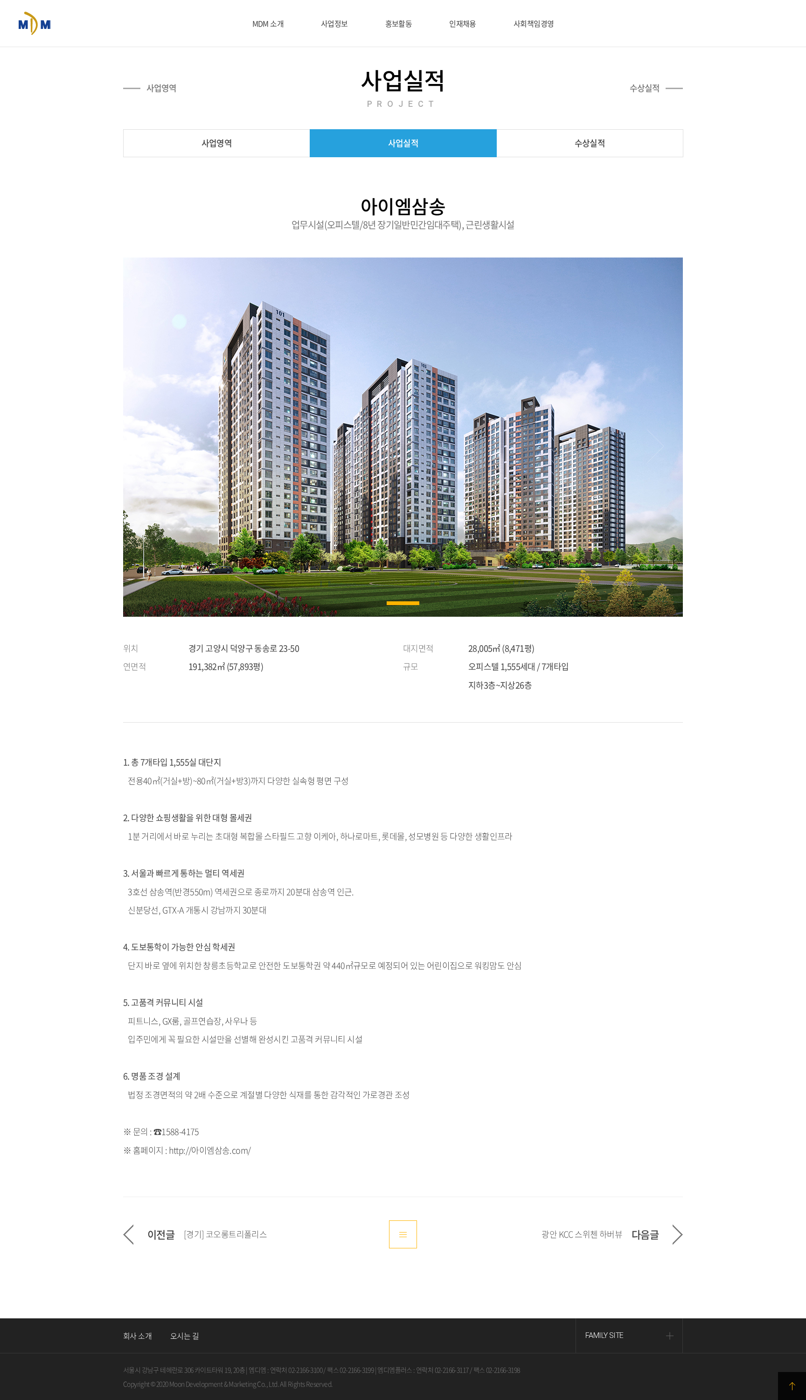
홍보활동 (398, 23)
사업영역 (161, 88)
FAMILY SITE (604, 1335)
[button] (403, 603)
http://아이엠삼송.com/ (210, 1150)
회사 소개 (137, 1335)
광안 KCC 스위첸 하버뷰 (582, 1234)
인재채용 (462, 23)
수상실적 (645, 88)
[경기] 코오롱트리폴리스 (225, 1234)
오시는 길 (184, 1335)
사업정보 (334, 23)
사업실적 (403, 143)
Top (792, 1386)
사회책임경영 (534, 23)
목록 (403, 1234)
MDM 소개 (268, 23)
